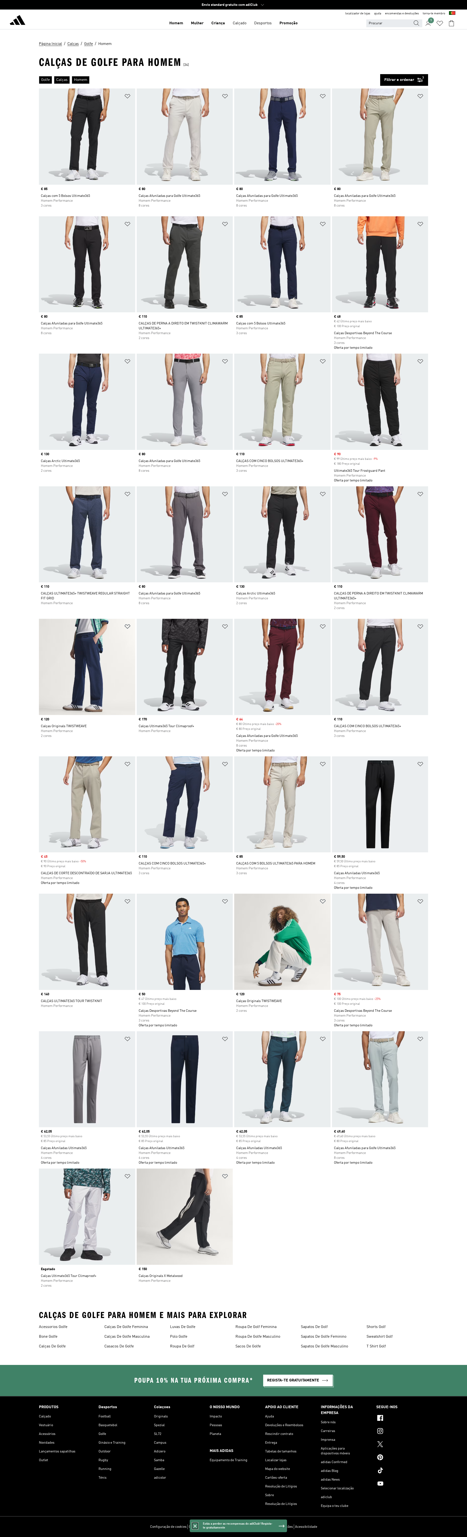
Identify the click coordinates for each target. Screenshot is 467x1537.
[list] (209, 80)
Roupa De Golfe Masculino (257, 1337)
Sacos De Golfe (248, 1346)
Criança (218, 23)
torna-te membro (434, 13)
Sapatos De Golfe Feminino (323, 1337)
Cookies (222, 1526)
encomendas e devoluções (402, 13)
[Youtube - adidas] (402, 1484)
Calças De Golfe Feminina (126, 1327)
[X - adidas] (402, 1444)
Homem (176, 23)
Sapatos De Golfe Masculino (324, 1346)
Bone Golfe (48, 1337)
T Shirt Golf (376, 1346)
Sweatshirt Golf (380, 1337)
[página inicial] (17, 21)
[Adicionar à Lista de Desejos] (127, 97)
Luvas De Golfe (182, 1327)
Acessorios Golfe (53, 1327)
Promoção (288, 23)
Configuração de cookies (168, 1526)
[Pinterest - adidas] (402, 1458)
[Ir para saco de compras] (451, 23)
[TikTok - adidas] (402, 1471)
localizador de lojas (357, 13)
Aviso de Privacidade (245, 1526)
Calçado (239, 23)
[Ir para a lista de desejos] (440, 23)
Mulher (197, 23)
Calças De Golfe (52, 1346)
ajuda (377, 13)
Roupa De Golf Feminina (256, 1327)
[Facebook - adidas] (402, 1418)
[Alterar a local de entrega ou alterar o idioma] (452, 13)
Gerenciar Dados (201, 1526)
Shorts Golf (376, 1327)
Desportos (263, 23)
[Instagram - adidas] (402, 1431)
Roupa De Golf (182, 1346)
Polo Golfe (178, 1337)
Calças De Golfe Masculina (127, 1337)
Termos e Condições (278, 1526)
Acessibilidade (306, 1526)
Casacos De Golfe (119, 1346)
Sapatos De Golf (314, 1327)
